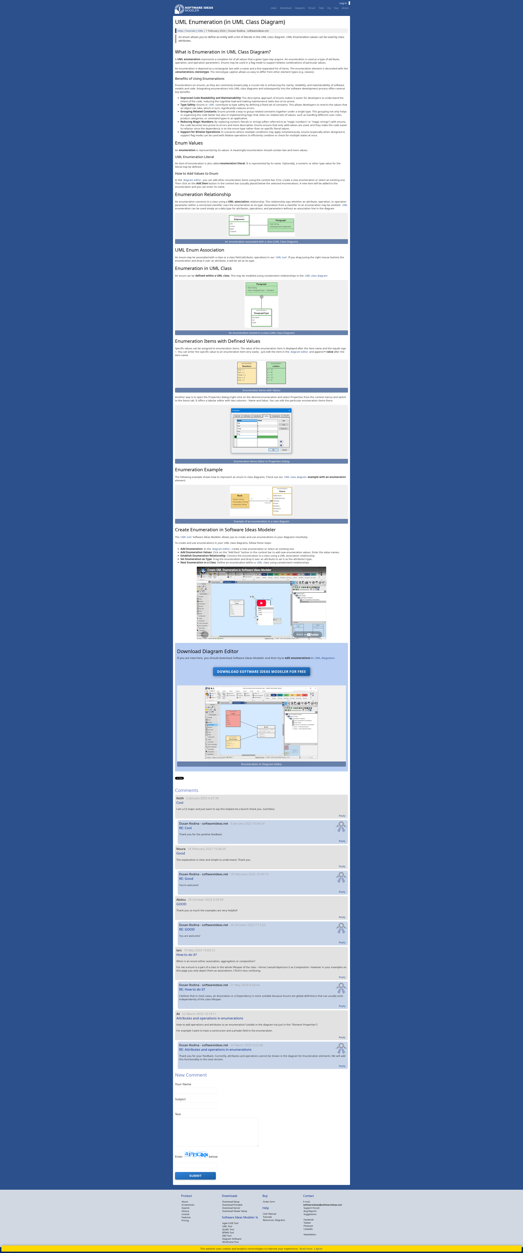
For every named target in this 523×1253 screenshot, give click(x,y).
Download (285, 8)
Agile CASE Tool (230, 1223)
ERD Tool (226, 1235)
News (274, 8)
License (185, 1214)
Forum (311, 8)
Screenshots (188, 1204)
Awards (185, 1207)
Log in (343, 3)
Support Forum (312, 1207)
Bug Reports (310, 1211)
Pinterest (308, 1225)
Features (186, 1217)
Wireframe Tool (230, 1241)
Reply (342, 815)
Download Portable (232, 1204)
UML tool (281, 257)
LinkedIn (308, 1229)
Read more (306, 1248)
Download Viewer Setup (234, 1211)
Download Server (231, 1207)
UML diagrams (324, 658)
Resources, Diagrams (274, 1220)
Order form (269, 1201)
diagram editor (192, 180)
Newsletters (310, 1234)
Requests (300, 8)
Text (178, 1114)
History (185, 1211)
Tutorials (190, 30)
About (345, 8)
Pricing (185, 1220)
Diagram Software (231, 1238)
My (329, 8)
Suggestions (310, 1214)
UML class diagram (316, 275)
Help (321, 8)
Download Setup (230, 1201)
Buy (336, 8)
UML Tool (227, 1226)
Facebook (309, 1219)
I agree (318, 1248)
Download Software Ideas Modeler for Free (261, 671)
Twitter (307, 1222)
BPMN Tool (228, 1232)
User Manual (269, 1213)
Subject (180, 1099)
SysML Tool (228, 1229)
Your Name (183, 1084)
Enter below (196, 1156)
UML (200, 30)
